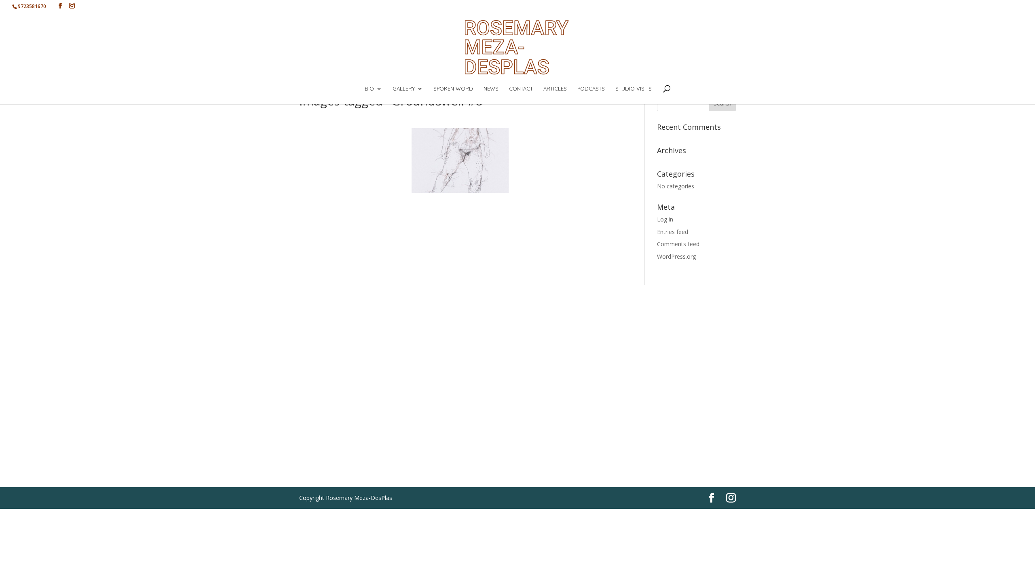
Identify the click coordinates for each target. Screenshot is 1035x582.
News (491, 89)
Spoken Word (453, 89)
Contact (521, 89)
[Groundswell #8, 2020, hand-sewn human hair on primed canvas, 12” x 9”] (460, 160)
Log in (665, 219)
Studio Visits (633, 89)
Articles (555, 89)
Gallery (404, 89)
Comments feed (678, 244)
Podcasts (591, 89)
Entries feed (672, 232)
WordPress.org (676, 256)
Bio (369, 89)
